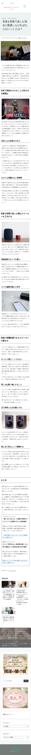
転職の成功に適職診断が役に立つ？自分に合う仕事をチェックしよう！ (8, 619)
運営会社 (15, 747)
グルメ (17, 589)
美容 (11, 589)
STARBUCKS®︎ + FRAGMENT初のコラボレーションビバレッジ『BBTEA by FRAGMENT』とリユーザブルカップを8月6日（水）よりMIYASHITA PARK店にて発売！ (22, 597)
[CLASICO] (11, 4)
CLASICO (17, 751)
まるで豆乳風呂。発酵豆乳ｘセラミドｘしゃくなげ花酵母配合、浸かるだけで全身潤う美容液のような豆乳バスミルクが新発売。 (8, 595)
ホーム (4, 18)
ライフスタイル (12, 18)
